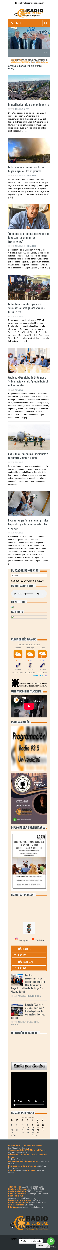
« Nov (13, 1135)
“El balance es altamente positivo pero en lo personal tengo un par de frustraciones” (29, 237)
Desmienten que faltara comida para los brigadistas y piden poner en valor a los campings (28, 524)
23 (33, 1130)
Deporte (26, 109)
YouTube (39, 940)
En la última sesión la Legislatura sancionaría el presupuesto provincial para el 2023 (26, 308)
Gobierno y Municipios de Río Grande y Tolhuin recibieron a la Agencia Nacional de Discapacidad (28, 381)
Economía (30, 1022)
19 (12, 1130)
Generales (30, 996)
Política (36, 1022)
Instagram (24, 940)
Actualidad (19, 109)
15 (28, 1127)
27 (17, 1132)
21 (23, 1130)
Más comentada (25, 961)
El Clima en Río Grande (29, 644)
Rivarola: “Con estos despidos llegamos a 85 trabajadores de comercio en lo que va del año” (28, 1011)
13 (17, 1127)
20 (17, 1130)
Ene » (34, 1135)
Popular (22, 955)
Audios (34, 175)
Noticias (22, 968)
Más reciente (24, 948)
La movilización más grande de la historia (28, 104)
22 (28, 1130)
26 (12, 1132)
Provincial (37, 996)
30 (33, 1132)
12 (12, 1127)
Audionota (27, 175)
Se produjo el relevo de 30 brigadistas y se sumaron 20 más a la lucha (28, 456)
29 (28, 1132)
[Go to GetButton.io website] (51, 1247)
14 (23, 1127)
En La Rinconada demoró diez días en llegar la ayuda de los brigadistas (26, 169)
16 (33, 1127)
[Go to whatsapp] (51, 1241)
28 (23, 1132)
